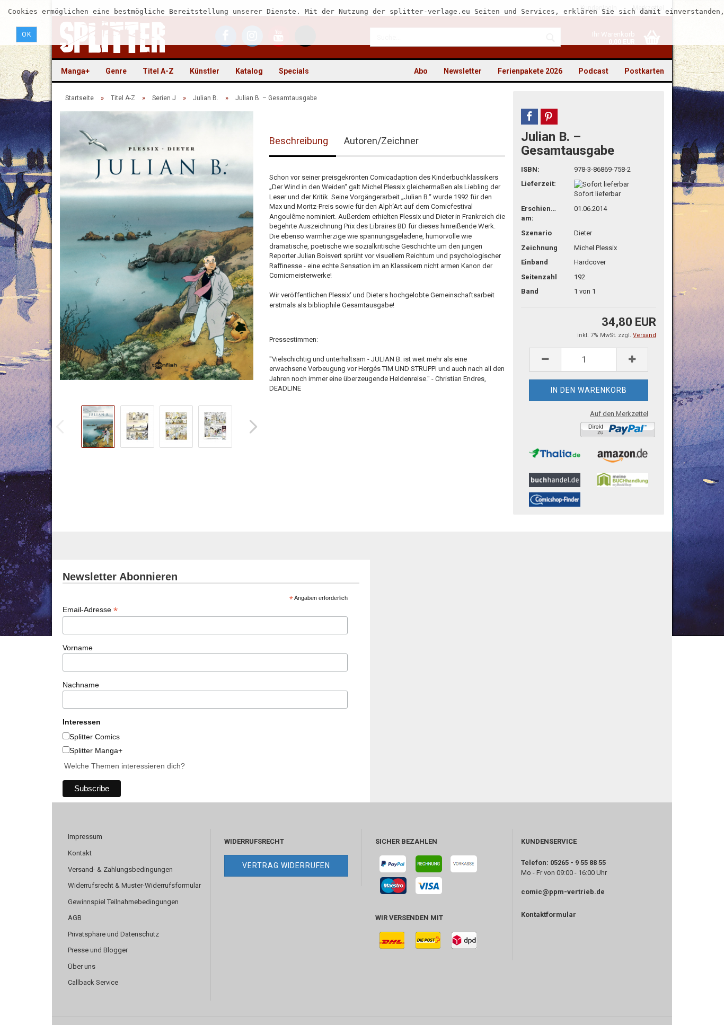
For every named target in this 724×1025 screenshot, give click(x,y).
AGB (75, 918)
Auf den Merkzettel (619, 414)
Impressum (85, 837)
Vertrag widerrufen (286, 865)
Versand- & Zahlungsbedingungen (120, 869)
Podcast (593, 71)
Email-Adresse (90, 610)
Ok (26, 34)
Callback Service (93, 982)
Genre (116, 71)
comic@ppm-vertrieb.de (563, 892)
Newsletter (463, 71)
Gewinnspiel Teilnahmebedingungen (123, 902)
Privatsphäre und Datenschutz (113, 934)
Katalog (249, 71)
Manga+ (75, 71)
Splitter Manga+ (95, 750)
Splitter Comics (94, 736)
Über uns (81, 966)
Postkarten (644, 71)
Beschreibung (298, 140)
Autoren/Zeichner (381, 140)
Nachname (81, 685)
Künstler (204, 71)
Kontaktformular (548, 914)
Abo (421, 71)
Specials (294, 71)
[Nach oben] (695, 1009)
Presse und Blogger (98, 950)
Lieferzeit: (538, 184)
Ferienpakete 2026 (530, 71)
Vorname (78, 647)
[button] (529, 117)
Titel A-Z (158, 71)
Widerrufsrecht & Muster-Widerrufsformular (134, 885)
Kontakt (80, 853)
